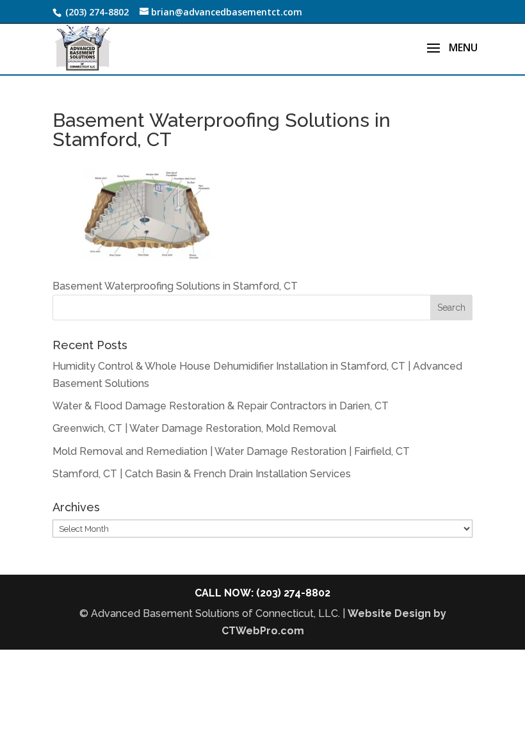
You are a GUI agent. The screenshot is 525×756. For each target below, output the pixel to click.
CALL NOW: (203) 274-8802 (262, 593)
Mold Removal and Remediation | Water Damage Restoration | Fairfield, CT (231, 451)
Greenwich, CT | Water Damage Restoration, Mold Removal (194, 428)
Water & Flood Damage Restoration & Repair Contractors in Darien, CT (220, 406)
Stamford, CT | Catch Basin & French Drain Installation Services (201, 474)
